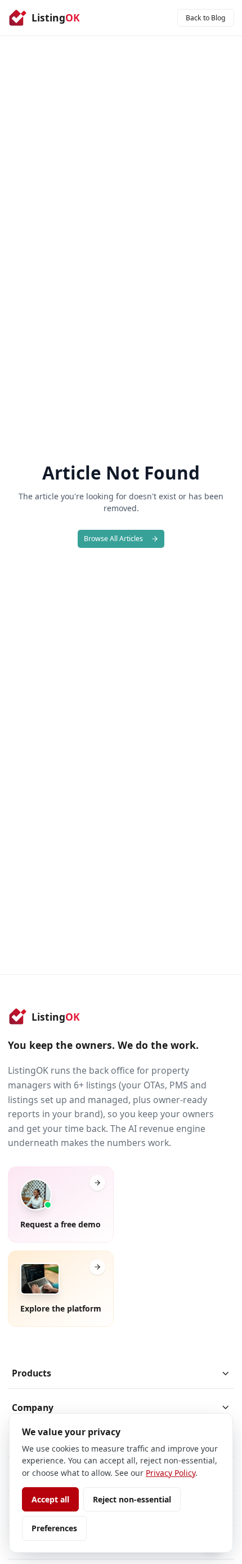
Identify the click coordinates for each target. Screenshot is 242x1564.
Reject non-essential (132, 1499)
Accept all (50, 1499)
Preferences (54, 1528)
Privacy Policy (170, 1472)
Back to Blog (206, 18)
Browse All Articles (113, 538)
